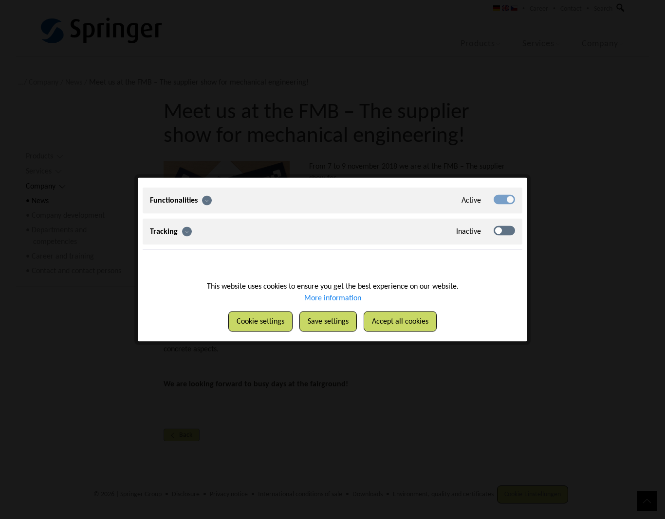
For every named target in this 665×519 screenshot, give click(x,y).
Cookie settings (260, 322)
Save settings (328, 322)
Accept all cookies (400, 322)
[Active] (504, 200)
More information (332, 298)
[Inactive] (504, 231)
